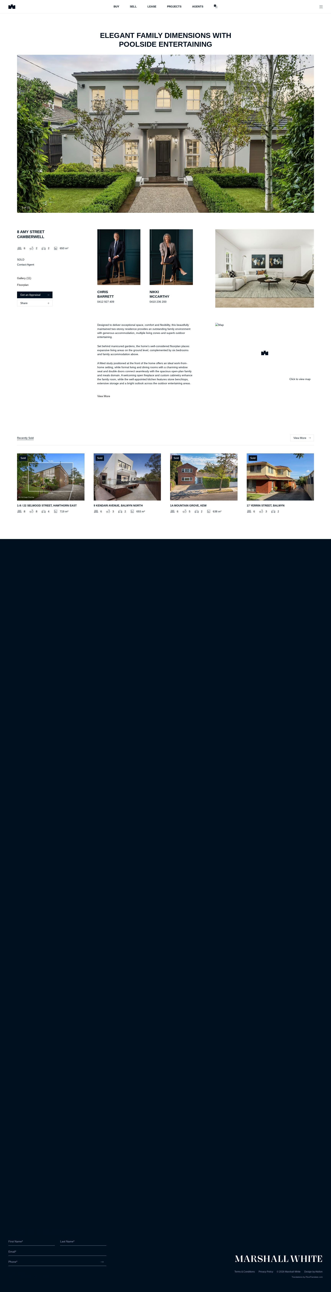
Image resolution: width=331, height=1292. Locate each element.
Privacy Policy (266, 1271)
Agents (197, 6)
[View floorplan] (307, 207)
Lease (151, 6)
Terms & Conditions (244, 1271)
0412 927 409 (105, 301)
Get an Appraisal (30, 294)
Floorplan (23, 284)
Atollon (319, 1271)
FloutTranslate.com (314, 1277)
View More (103, 396)
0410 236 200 (158, 301)
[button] (264, 353)
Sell (133, 6)
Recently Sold (25, 437)
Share (24, 303)
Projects (174, 6)
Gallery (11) (24, 278)
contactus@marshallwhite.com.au (28, 1276)
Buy (116, 6)
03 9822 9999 (16, 1272)
